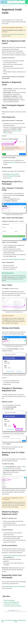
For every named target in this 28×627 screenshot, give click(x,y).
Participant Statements (12, 555)
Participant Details (13, 176)
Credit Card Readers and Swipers (16, 259)
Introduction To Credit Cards (11, 604)
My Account (13, 162)
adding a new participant (12, 174)
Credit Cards (7, 34)
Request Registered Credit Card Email (15, 586)
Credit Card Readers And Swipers (12, 606)
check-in (9, 178)
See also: (6, 596)
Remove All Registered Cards (11, 602)
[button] (2, 2)
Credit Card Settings (18, 34)
